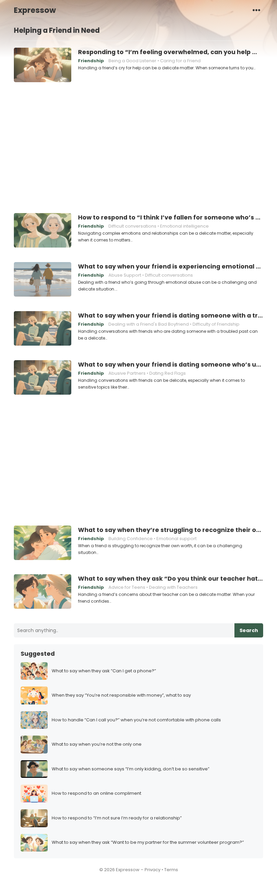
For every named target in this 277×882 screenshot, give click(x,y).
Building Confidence (130, 538)
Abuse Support (124, 275)
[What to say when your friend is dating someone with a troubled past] (42, 328)
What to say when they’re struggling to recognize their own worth (170, 530)
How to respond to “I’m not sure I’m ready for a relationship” (117, 818)
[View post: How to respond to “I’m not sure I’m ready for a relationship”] (34, 818)
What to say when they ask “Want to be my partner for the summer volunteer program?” (148, 842)
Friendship (91, 60)
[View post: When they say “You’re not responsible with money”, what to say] (34, 695)
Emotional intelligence (184, 226)
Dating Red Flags (167, 373)
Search (249, 630)
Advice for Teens (126, 587)
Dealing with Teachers (173, 587)
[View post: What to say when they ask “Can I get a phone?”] (34, 671)
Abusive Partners (127, 373)
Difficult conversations (132, 226)
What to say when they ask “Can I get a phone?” (104, 671)
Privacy (152, 869)
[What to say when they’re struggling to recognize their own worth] (42, 543)
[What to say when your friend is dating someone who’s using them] (42, 377)
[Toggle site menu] (256, 10)
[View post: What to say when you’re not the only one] (34, 744)
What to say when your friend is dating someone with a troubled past (170, 315)
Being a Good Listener (132, 60)
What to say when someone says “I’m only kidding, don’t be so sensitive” (130, 769)
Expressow (35, 10)
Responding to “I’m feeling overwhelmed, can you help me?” (170, 52)
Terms (171, 869)
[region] (138, 147)
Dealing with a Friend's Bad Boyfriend (148, 324)
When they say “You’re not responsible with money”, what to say (121, 695)
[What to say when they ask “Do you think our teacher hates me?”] (42, 591)
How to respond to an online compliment (96, 793)
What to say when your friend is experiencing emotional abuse (170, 266)
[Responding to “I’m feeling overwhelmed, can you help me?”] (42, 65)
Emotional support (176, 538)
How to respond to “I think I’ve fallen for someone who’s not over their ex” (170, 217)
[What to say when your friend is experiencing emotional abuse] (42, 279)
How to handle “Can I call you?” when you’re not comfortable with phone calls (136, 720)
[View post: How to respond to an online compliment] (34, 794)
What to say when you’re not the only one (97, 744)
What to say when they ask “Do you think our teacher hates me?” (170, 579)
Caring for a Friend (180, 60)
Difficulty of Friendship (216, 324)
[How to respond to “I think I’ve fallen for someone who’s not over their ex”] (42, 230)
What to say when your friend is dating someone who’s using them (170, 365)
